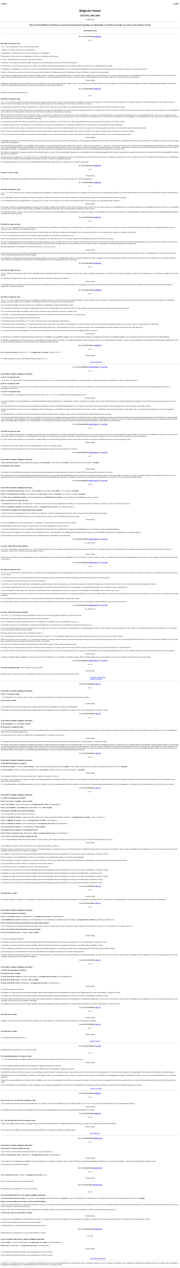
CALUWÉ (103, 367)
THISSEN (97, 1093)
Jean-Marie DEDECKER (97, 677)
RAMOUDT (97, 36)
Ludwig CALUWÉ (96, 679)
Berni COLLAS (95, 1041)
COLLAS (97, 684)
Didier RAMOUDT (96, 362)
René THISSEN (95, 1133)
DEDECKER (93, 367)
